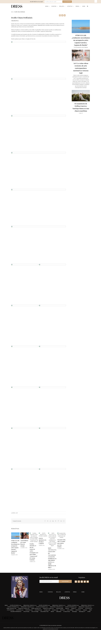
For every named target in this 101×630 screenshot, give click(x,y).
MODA (41, 591)
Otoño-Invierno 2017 (36, 608)
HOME (82, 591)
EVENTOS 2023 (88, 608)
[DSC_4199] (24, 264)
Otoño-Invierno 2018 (11, 608)
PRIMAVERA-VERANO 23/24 (29, 605)
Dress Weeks (26, 611)
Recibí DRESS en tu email (36, 1)
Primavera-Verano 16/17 (48, 608)
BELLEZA (58, 591)
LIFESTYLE (67, 591)
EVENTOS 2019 (38, 610)
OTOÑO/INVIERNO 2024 (15, 605)
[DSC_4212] (52, 305)
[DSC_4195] (38, 79)
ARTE (90, 610)
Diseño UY (73, 608)
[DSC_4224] (38, 189)
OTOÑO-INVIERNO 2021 (13, 607)
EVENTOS (50, 591)
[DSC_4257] (52, 428)
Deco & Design (34, 611)
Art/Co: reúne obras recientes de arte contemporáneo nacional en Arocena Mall (80, 68)
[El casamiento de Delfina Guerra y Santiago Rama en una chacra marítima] (81, 95)
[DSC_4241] (24, 387)
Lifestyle (85, 610)
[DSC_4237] (38, 42)
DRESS (74, 591)
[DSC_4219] (24, 346)
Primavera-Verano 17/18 (23, 608)
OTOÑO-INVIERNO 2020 (42, 607)
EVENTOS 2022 (10, 610)
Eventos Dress (66, 611)
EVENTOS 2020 (29, 610)
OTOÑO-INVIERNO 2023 (44, 605)
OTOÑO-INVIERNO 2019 (71, 607)
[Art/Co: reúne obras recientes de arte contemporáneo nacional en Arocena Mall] (81, 55)
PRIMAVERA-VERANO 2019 (85, 607)
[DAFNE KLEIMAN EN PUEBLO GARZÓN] (43, 533)
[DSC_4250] (52, 387)
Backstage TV (82, 611)
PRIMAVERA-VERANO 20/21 (27, 607)
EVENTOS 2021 (19, 610)
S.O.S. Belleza (70, 610)
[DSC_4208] (24, 305)
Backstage (74, 611)
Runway (67, 608)
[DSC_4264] (52, 469)
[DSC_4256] (24, 428)
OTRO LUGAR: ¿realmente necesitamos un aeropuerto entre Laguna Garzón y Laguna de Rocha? (81, 40)
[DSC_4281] (38, 226)
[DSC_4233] (52, 346)
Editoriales (58, 611)
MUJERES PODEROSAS (15, 611)
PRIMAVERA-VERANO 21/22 (87, 605)
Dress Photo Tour (45, 611)
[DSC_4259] (24, 469)
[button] (87, 6)
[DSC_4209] (38, 152)
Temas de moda (59, 608)
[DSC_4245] (38, 115)
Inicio (12, 11)
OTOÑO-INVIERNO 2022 (73, 605)
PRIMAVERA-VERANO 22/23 (58, 605)
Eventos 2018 (47, 610)
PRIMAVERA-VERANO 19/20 (56, 607)
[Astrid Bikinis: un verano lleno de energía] (24, 533)
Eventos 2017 (55, 610)
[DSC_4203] (52, 264)
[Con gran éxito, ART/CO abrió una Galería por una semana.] (61, 533)
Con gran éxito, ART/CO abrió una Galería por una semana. (61, 543)
